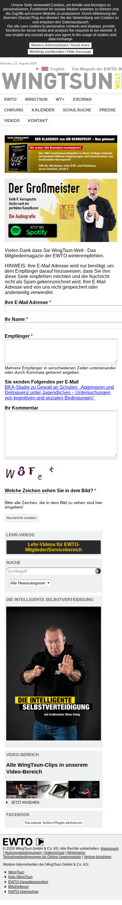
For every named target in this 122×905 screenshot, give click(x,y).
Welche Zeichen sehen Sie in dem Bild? (50, 490)
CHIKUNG (13, 110)
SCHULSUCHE (77, 110)
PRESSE (107, 110)
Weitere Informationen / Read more (60, 45)
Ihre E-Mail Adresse (28, 302)
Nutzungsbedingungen (23, 853)
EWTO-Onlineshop (23, 892)
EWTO (10, 99)
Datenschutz (54, 853)
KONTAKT (38, 120)
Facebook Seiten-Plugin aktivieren (53, 823)
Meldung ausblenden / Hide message (60, 52)
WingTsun (16, 872)
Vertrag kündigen (97, 857)
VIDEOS (12, 120)
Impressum (109, 848)
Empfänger (19, 336)
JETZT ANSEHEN (25, 802)
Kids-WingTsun (20, 877)
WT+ (60, 99)
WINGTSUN (36, 99)
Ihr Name (16, 319)
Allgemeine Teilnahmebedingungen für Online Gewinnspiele (44, 855)
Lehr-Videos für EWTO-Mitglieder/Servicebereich (53, 547)
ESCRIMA (82, 99)
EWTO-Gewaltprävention (28, 882)
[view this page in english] (53, 69)
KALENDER (43, 110)
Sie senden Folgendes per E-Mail (41, 381)
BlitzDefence (18, 887)
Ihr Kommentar (21, 407)
